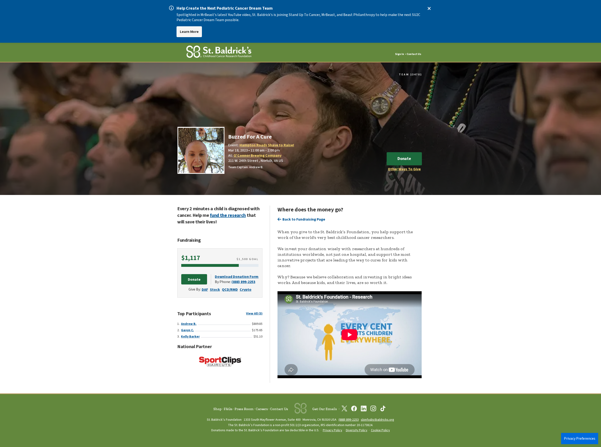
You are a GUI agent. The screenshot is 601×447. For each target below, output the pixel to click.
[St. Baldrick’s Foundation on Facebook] (354, 409)
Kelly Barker (190, 336)
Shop (217, 409)
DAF (205, 289)
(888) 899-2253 (243, 281)
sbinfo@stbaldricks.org (377, 419)
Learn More (189, 31)
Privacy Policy (332, 430)
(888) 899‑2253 (349, 419)
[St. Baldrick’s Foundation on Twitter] (344, 409)
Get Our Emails (324, 409)
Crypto (245, 289)
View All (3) (254, 313)
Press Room (244, 409)
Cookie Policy (380, 430)
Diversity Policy (356, 430)
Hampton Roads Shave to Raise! (266, 145)
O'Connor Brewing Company (257, 155)
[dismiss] (429, 8)
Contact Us (414, 54)
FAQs (228, 409)
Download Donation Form (236, 276)
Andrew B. (188, 324)
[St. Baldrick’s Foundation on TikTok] (383, 409)
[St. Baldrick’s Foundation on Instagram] (373, 409)
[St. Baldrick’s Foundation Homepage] (218, 52)
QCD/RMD (230, 289)
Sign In (399, 54)
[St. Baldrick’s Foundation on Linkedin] (363, 409)
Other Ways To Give (404, 169)
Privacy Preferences (579, 438)
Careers (262, 409)
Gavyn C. (187, 330)
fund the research (228, 215)
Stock (215, 289)
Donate (404, 159)
